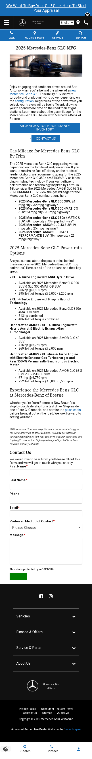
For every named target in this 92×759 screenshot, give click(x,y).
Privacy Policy (27, 708)
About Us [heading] (23, 663)
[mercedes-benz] (22, 22)
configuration (24, 101)
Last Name (18, 480)
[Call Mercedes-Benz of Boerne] (86, 22)
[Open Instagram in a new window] (50, 596)
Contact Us (46, 138)
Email (15, 507)
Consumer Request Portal (57, 708)
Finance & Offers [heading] (29, 632)
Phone (14, 494)
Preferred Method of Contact (32, 521)
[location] (78, 22)
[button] (87, 15)
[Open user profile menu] (78, 749)
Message (17, 535)
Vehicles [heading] (23, 616)
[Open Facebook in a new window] (41, 596)
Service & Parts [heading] (28, 648)
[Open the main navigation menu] (6, 22)
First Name (19, 466)
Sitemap (47, 712)
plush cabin (73, 410)
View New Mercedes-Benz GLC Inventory (45, 127)
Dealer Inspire (72, 729)
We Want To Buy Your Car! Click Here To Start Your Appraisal (46, 8)
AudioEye (63, 712)
